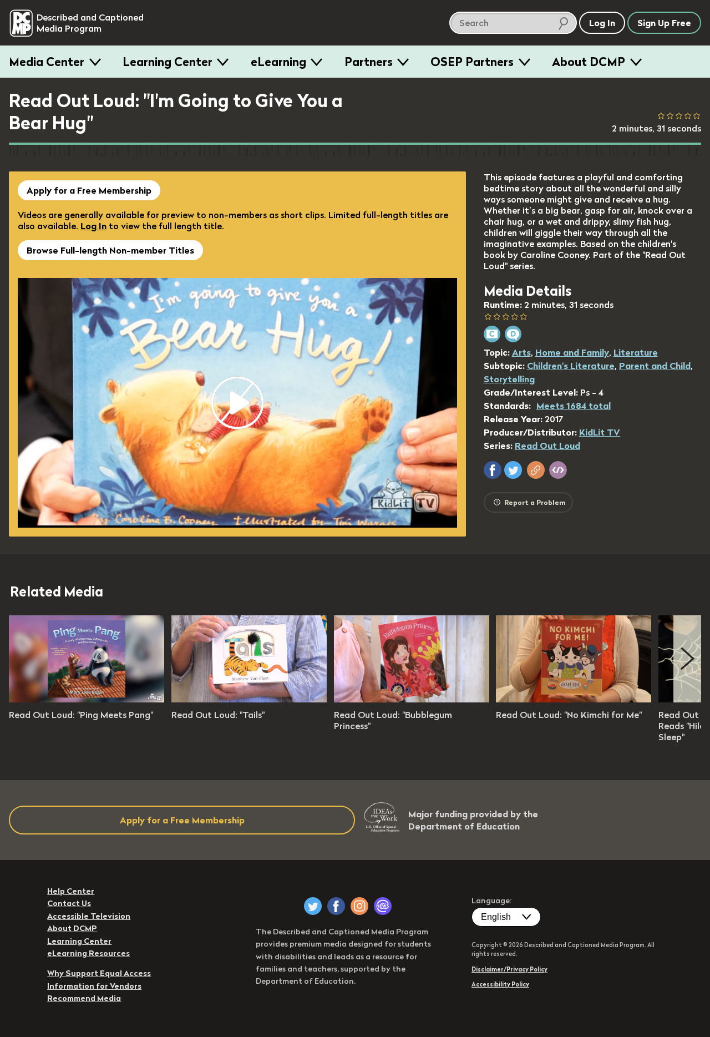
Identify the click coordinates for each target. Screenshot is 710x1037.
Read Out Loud (547, 445)
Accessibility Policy (500, 984)
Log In (93, 225)
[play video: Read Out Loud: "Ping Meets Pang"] (86, 699)
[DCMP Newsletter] (383, 906)
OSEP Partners (472, 61)
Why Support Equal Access (99, 973)
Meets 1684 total (573, 405)
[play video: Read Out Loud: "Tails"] (249, 699)
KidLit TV (599, 432)
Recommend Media (84, 998)
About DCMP (588, 61)
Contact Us (69, 903)
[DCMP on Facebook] (336, 906)
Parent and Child (655, 365)
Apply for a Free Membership (89, 190)
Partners (368, 61)
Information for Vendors (94, 986)
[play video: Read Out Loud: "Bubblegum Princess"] (411, 699)
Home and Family (572, 352)
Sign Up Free (664, 22)
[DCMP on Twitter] (313, 906)
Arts (521, 352)
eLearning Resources (88, 953)
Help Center (70, 891)
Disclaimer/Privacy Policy (509, 969)
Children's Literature (571, 365)
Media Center (46, 61)
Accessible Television (88, 916)
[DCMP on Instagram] (359, 906)
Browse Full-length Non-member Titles (110, 250)
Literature (635, 352)
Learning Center (167, 61)
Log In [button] (602, 22)
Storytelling (509, 379)
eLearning (278, 61)
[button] (492, 470)
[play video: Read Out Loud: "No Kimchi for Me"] (573, 699)
